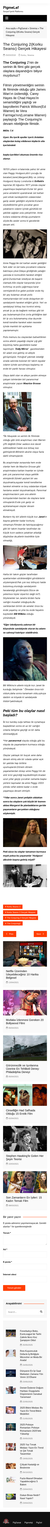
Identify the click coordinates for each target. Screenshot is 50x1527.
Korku (23, 55)
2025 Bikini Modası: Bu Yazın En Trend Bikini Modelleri (31, 1411)
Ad (5, 1249)
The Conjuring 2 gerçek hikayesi (21, 918)
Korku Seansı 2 (13, 907)
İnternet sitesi (9, 1274)
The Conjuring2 (14, 923)
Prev (11, 934)
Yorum (7, 1233)
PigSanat (22, 28)
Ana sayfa (11, 28)
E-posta (7, 1262)
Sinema (33, 28)
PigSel (39, 1523)
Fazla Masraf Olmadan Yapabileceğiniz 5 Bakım (31, 1481)
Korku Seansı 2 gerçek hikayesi (21, 912)
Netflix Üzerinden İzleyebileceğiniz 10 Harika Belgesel (22, 974)
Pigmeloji (28, 1523)
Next (39, 934)
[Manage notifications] (6, 1521)
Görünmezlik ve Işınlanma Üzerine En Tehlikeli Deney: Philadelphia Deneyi (23, 1069)
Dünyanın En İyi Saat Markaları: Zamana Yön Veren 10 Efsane (31, 1374)
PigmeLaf (11, 7)
